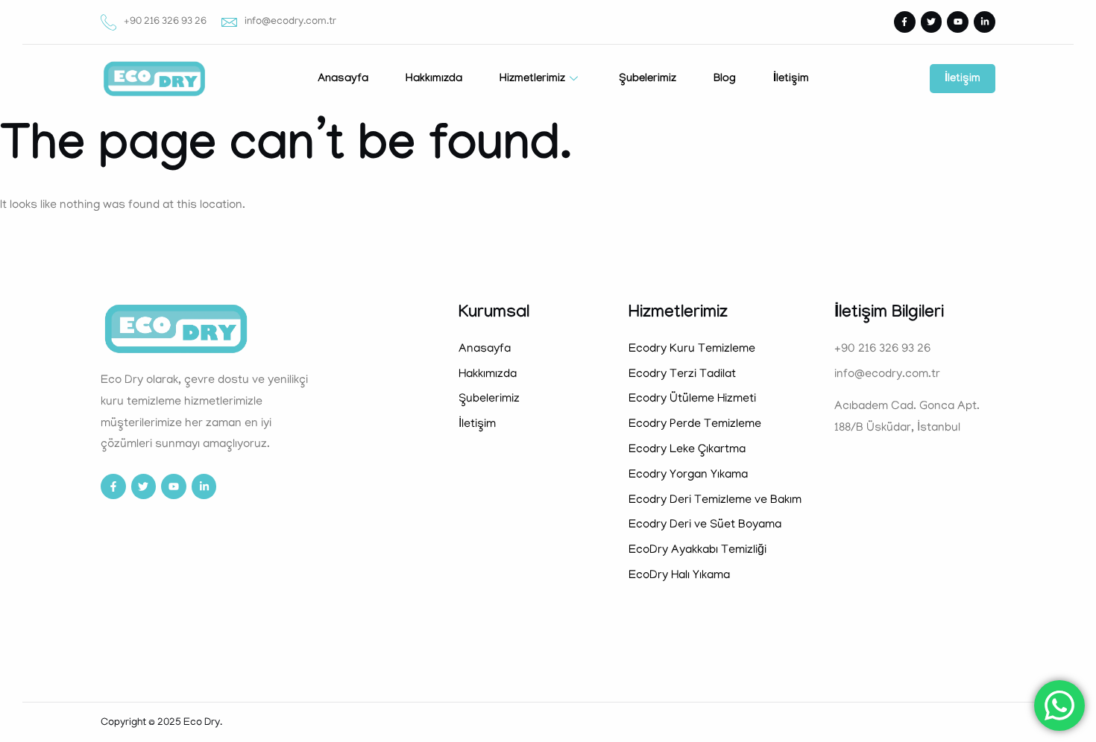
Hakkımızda (434, 79)
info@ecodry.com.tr (290, 22)
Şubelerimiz (647, 79)
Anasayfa (343, 79)
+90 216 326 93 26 (165, 22)
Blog (725, 79)
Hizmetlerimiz (532, 79)
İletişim (791, 79)
